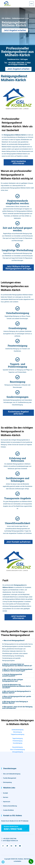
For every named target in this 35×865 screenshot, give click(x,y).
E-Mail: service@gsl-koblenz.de (19, 63)
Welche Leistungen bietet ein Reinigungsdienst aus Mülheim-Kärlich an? (17, 665)
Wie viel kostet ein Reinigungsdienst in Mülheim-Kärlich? (16, 692)
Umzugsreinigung (17, 752)
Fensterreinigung (17, 345)
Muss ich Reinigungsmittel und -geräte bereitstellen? (16, 697)
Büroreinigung (17, 732)
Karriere (5, 797)
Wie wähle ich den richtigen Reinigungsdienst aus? (12, 680)
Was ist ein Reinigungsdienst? (14, 640)
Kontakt (5, 793)
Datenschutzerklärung (10, 806)
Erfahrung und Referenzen (17, 459)
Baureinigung (17, 381)
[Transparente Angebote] (17, 494)
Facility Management (9, 778)
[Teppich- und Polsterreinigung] (17, 359)
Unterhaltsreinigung (17, 313)
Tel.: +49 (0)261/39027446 (14, 63)
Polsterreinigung (17, 741)
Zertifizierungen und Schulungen (17, 479)
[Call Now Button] (31, 861)
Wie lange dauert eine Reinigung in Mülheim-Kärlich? (15, 702)
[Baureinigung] (17, 377)
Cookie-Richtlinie (8, 810)
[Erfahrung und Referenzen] (17, 454)
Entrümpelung (7, 782)
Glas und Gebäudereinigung (11, 774)
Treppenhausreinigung (17, 734)
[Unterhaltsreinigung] (17, 308)
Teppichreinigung (17, 738)
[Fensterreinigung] (17, 341)
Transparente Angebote (17, 498)
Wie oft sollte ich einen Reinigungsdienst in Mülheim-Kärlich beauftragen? (17, 670)
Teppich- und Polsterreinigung (17, 365)
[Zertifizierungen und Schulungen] (17, 474)
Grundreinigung (17, 328)
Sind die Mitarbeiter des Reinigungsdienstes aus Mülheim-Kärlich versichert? (16, 686)
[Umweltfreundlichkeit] (17, 518)
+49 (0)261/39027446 (8, 838)
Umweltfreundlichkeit (17, 523)
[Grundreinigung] (17, 323)
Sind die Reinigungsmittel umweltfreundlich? (12, 675)
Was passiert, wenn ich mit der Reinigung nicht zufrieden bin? (17, 707)
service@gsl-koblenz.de (9, 840)
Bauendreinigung (17, 747)
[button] (17, 640)
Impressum (6, 801)
